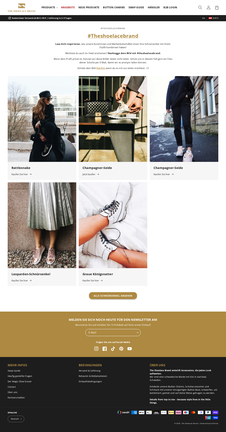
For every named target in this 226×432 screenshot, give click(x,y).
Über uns (13, 392)
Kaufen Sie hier (20, 174)
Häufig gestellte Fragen (20, 376)
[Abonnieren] (137, 332)
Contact (12, 386)
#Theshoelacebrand (113, 35)
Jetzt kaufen (89, 174)
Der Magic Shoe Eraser (20, 381)
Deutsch (15, 418)
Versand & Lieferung (89, 370)
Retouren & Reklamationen (93, 376)
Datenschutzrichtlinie (209, 423)
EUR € (215, 18)
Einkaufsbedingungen (90, 381)
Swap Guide (14, 370)
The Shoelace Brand (190, 423)
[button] (49, 7)
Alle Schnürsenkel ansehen (113, 295)
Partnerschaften (16, 397)
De (203, 18)
